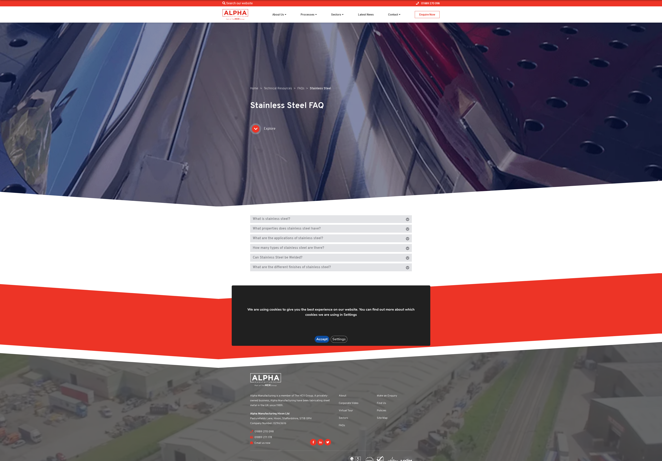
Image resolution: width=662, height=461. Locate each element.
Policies (381, 410)
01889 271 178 (263, 437)
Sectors (336, 14)
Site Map (382, 418)
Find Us (381, 403)
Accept (322, 339)
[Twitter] (327, 442)
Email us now (262, 443)
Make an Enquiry (387, 395)
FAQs (300, 88)
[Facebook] (313, 442)
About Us (278, 14)
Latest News (366, 14)
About (342, 395)
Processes (307, 14)
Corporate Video (348, 403)
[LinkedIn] (320, 442)
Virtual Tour (346, 410)
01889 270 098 (264, 431)
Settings (339, 339)
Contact (393, 14)
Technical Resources (278, 88)
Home (254, 88)
